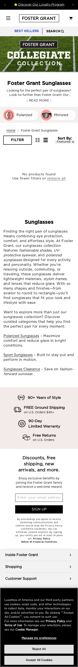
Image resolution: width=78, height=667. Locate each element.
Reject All (39, 649)
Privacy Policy (55, 621)
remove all (56, 178)
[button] (8, 18)
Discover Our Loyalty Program (41, 4)
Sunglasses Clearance (21, 369)
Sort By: (65, 138)
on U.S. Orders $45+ (39, 412)
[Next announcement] (73, 5)
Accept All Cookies (39, 660)
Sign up (39, 509)
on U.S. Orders (43, 440)
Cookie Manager (26, 629)
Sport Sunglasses (18, 355)
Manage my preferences (39, 638)
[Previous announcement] (5, 5)
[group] (39, 555)
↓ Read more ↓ (39, 100)
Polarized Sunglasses (21, 336)
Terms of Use (13, 625)
